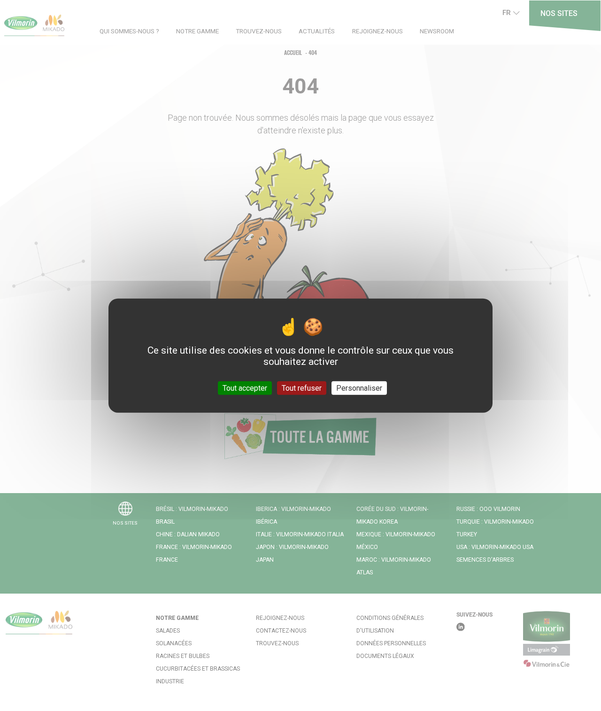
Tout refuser (302, 387)
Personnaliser (359, 387)
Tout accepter (245, 387)
